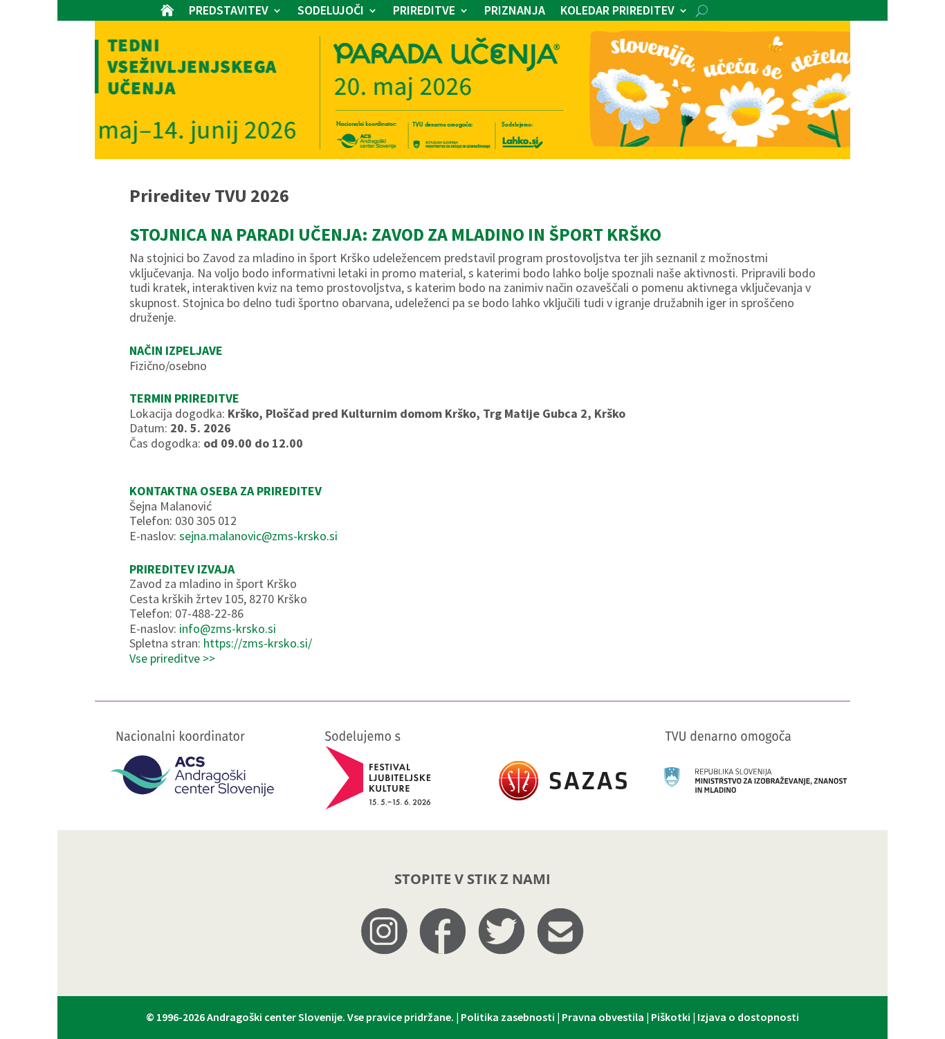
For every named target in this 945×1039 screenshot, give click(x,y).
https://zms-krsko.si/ (257, 643)
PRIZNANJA (514, 12)
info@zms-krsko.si (227, 628)
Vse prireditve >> (172, 658)
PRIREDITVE (424, 12)
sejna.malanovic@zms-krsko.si (258, 536)
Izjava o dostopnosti (748, 1017)
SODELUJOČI (330, 12)
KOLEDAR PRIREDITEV (617, 12)
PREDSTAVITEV (228, 12)
